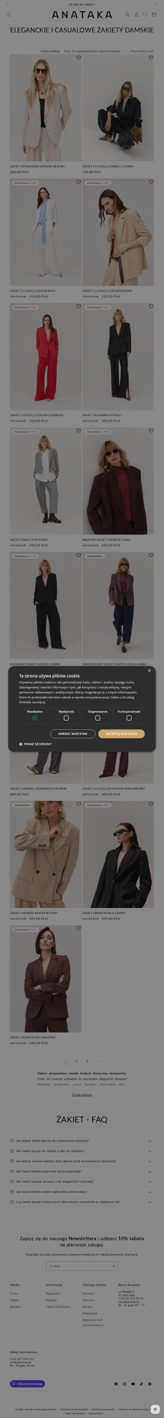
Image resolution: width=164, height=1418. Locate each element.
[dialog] (82, 709)
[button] (35, 744)
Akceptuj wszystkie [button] (121, 734)
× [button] (149, 670)
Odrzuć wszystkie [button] (72, 734)
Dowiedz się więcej (32, 702)
